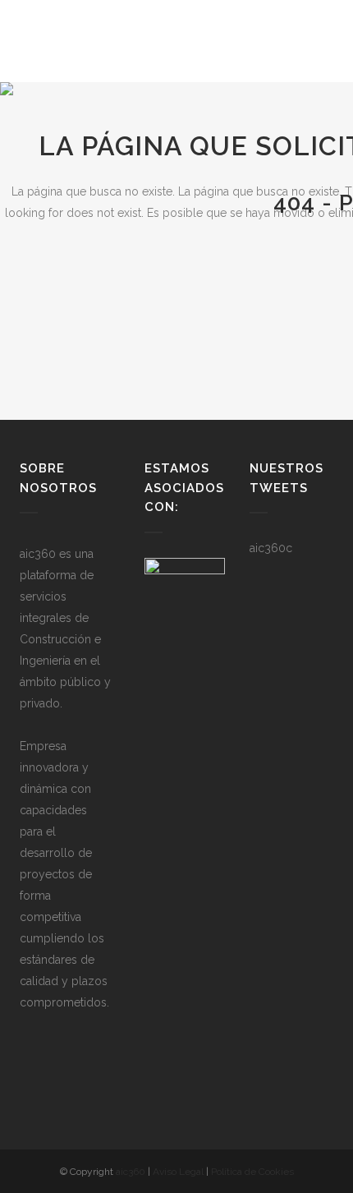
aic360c (271, 548)
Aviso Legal (178, 1171)
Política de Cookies (252, 1171)
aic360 (130, 1171)
